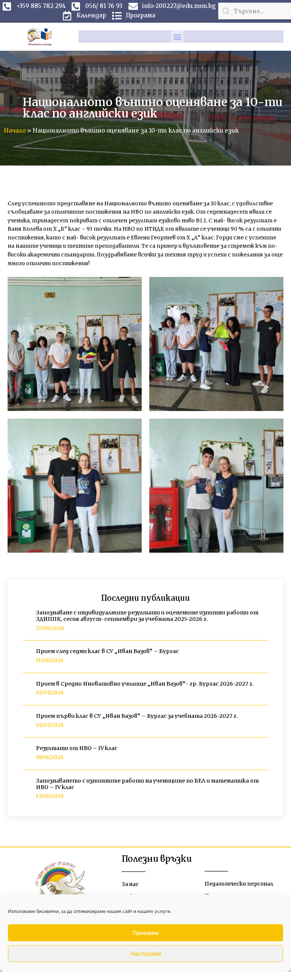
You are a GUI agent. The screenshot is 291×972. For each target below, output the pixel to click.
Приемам (146, 932)
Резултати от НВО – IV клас (76, 748)
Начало (15, 130)
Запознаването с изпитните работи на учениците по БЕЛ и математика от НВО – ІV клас (147, 784)
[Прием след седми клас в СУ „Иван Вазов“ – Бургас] (26, 656)
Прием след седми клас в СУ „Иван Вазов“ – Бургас (107, 651)
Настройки (145, 953)
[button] (177, 36)
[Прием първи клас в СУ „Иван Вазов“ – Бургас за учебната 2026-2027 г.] (26, 721)
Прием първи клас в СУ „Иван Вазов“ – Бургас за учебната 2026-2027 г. (137, 716)
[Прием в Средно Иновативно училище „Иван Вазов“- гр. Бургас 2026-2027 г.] (26, 689)
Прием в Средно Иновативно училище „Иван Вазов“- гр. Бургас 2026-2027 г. (145, 683)
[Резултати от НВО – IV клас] (26, 753)
